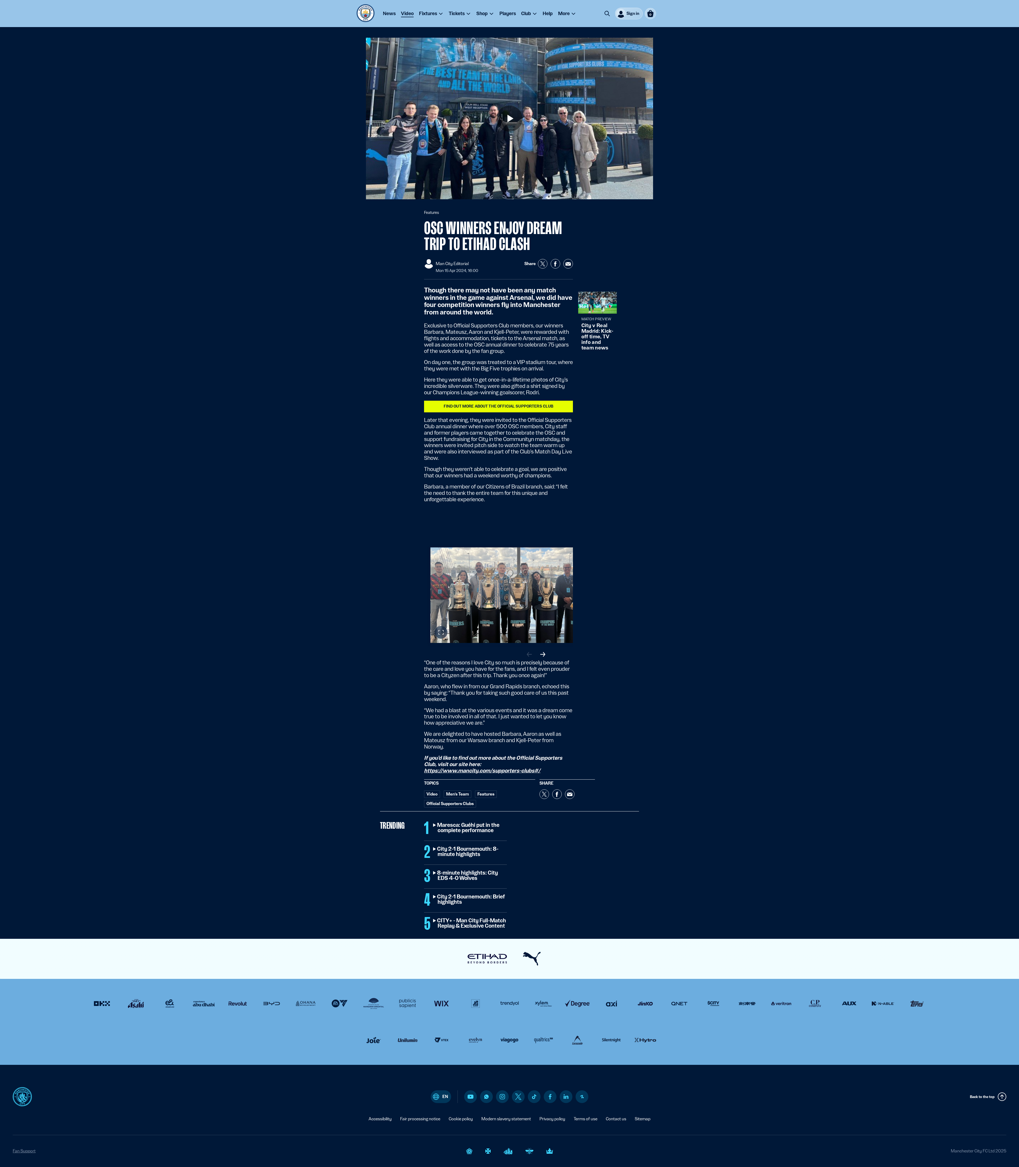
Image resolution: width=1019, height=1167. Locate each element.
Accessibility (380, 1119)
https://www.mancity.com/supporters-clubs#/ (482, 770)
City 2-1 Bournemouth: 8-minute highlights (468, 851)
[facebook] (550, 1096)
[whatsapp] (486, 1096)
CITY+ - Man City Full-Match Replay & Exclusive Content (472, 923)
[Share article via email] (568, 264)
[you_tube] (470, 1097)
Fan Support (24, 1151)
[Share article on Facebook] (555, 264)
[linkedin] (566, 1096)
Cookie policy (461, 1119)
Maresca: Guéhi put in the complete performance (468, 828)
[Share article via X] (542, 264)
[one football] (582, 1097)
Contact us (616, 1119)
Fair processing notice (420, 1119)
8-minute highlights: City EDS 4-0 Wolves (468, 875)
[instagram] (502, 1096)
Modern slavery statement (506, 1119)
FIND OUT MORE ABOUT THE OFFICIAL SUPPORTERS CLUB (499, 406)
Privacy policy (552, 1119)
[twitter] (518, 1096)
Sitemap (642, 1119)
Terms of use (585, 1119)
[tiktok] (534, 1096)
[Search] (607, 13)
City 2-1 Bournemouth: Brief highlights (471, 899)
